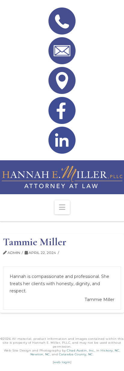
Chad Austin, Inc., (81, 350)
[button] (62, 207)
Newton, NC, (40, 354)
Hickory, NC (110, 350)
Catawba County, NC (76, 354)
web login (62, 362)
